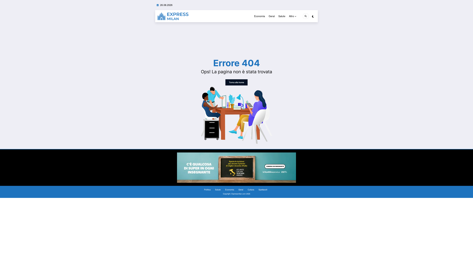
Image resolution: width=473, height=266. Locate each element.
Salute (281, 16)
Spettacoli (263, 189)
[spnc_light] (313, 16)
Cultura (251, 189)
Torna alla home (236, 82)
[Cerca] (305, 16)
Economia (259, 16)
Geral (272, 16)
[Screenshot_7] (236, 167)
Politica (207, 189)
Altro (291, 16)
